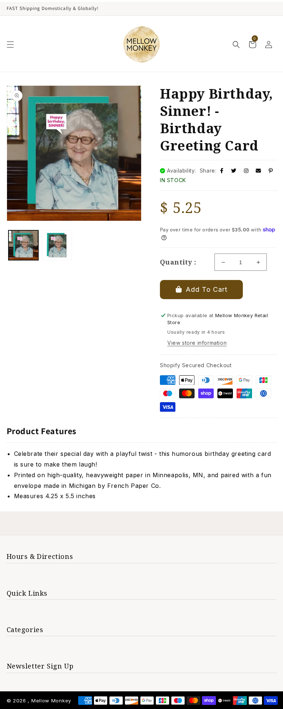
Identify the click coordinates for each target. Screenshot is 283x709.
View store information (197, 343)
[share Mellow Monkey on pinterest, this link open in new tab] (271, 170)
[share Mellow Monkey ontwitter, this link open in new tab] (234, 170)
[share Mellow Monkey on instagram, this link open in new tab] (246, 170)
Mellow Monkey (51, 700)
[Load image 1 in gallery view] (23, 245)
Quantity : (178, 262)
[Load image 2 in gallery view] (57, 245)
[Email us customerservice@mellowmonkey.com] (258, 170)
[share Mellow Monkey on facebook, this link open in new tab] (222, 170)
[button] (10, 44)
